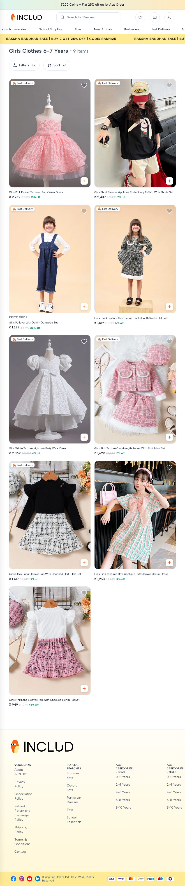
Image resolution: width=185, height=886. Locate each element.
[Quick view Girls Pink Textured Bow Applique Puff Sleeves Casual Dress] (169, 562)
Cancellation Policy (23, 796)
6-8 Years (123, 800)
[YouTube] (29, 878)
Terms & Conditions (22, 842)
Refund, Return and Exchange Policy (22, 813)
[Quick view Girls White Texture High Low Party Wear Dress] (84, 437)
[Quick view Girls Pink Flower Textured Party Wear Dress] (84, 181)
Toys (70, 810)
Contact (20, 852)
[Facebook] (13, 878)
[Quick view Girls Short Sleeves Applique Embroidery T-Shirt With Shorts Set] (169, 181)
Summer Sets (73, 775)
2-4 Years (123, 785)
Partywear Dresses (74, 800)
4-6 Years (123, 792)
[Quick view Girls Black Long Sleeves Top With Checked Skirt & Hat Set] (84, 562)
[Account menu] (169, 17)
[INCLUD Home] (26, 17)
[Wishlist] (140, 17)
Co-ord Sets (72, 788)
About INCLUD (20, 772)
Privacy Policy (19, 784)
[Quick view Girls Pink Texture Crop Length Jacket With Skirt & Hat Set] (169, 437)
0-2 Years (123, 777)
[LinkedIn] (37, 878)
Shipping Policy (20, 829)
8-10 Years (123, 807)
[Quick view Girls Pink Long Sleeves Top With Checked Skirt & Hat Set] (84, 688)
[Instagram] (21, 878)
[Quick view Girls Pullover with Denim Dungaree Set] (84, 306)
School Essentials (74, 820)
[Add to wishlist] (84, 85)
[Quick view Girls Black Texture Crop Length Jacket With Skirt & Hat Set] (169, 306)
